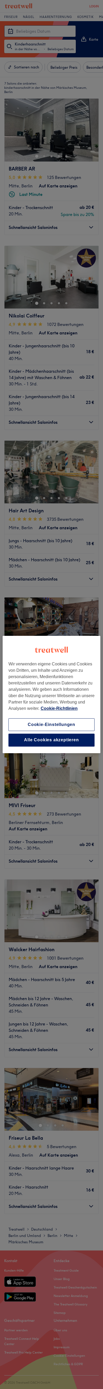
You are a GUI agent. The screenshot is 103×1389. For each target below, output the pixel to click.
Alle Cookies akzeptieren (51, 740)
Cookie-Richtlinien (59, 708)
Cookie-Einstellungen (51, 724)
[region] (52, 694)
